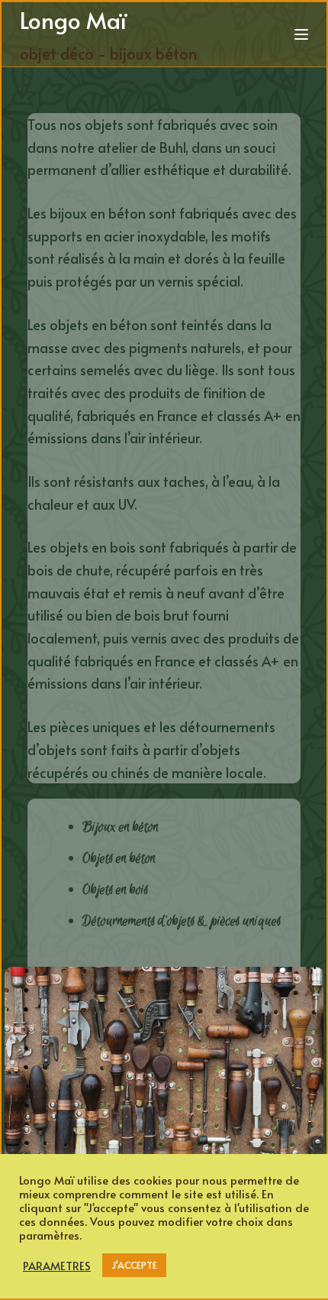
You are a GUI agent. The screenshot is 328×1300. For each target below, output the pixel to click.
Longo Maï (73, 19)
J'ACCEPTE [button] (134, 1265)
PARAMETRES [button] (57, 1265)
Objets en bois (115, 889)
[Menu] (301, 34)
